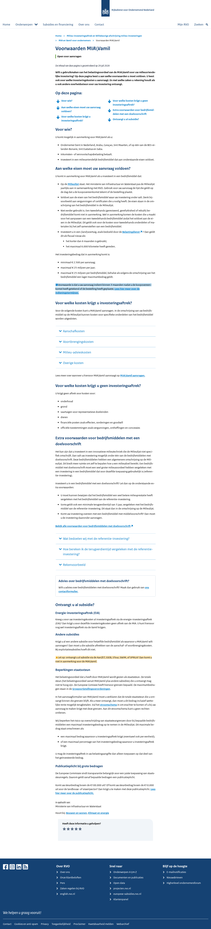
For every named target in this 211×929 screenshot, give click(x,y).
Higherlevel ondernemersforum (184, 882)
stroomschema (108, 704)
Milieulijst (73, 184)
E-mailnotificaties (176, 872)
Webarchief (123, 924)
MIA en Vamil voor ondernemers (75, 40)
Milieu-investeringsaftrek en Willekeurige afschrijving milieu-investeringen (104, 35)
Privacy (45, 924)
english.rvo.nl (67, 893)
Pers (62, 882)
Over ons (83, 24)
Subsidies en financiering (58, 24)
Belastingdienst (131, 231)
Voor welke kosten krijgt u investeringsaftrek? (75, 118)
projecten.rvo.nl (122, 888)
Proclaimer (79, 924)
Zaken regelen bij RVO (72, 888)
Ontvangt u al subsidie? (126, 119)
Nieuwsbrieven (175, 877)
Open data (119, 882)
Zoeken (198, 24)
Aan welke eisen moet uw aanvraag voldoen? (81, 109)
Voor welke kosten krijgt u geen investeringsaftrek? (130, 102)
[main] (105, 443)
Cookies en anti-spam (26, 924)
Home (6, 24)
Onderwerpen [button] (24, 24)
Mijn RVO (183, 24)
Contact (99, 24)
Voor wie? (66, 100)
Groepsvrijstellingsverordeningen (91, 688)
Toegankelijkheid (61, 924)
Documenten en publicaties (128, 877)
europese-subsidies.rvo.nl (127, 893)
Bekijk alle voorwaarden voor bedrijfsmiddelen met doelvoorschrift (93, 526)
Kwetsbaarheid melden (101, 924)
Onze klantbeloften (70, 877)
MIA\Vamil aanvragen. (132, 375)
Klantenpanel (120, 899)
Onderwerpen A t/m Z (125, 872)
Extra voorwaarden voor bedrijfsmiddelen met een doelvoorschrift (133, 111)
